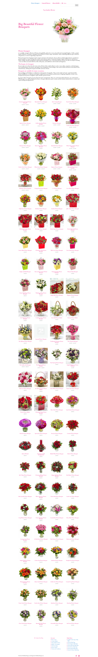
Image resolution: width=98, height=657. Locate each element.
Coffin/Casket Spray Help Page (73, 640)
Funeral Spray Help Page (73, 643)
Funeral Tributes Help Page (73, 650)
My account (53, 639)
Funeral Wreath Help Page (73, 645)
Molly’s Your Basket (55, 644)
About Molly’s (56, 3)
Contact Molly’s (54, 641)
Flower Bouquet (35, 3)
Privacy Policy (54, 647)
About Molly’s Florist (55, 642)
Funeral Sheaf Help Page (73, 648)
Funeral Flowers (46, 3)
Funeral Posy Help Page (72, 647)
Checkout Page (54, 646)
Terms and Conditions (56, 649)
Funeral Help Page (71, 642)
